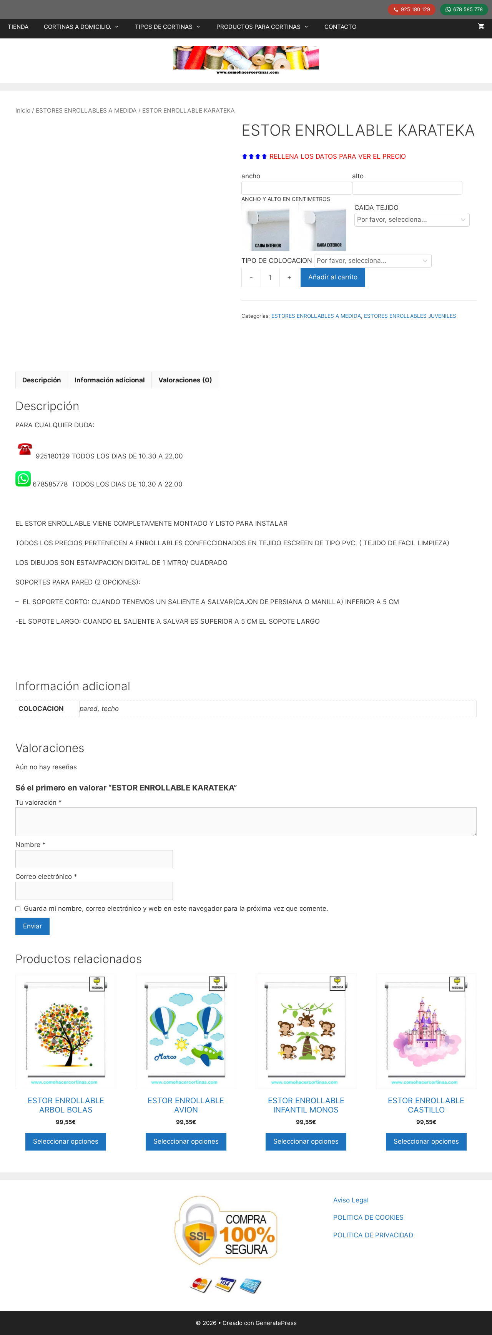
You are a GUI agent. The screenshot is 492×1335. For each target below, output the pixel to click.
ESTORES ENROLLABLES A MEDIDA (86, 110)
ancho (250, 176)
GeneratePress (276, 1323)
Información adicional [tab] (110, 380)
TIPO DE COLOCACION (277, 260)
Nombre (30, 844)
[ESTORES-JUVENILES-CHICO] (119, 240)
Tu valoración (38, 802)
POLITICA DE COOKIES (368, 1217)
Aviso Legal (351, 1200)
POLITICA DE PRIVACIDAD (373, 1235)
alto (358, 176)
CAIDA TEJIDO (376, 207)
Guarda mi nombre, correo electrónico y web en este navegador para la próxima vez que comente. (176, 908)
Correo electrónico (46, 876)
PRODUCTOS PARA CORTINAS (258, 26)
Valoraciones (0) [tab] (185, 380)
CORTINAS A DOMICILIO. (77, 26)
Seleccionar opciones (65, 1141)
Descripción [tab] (41, 380)
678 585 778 (468, 9)
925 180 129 (415, 9)
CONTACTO (340, 26)
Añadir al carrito (332, 277)
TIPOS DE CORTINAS (164, 26)
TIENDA (18, 26)
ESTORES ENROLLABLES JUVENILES (410, 316)
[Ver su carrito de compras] (481, 26)
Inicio (22, 110)
